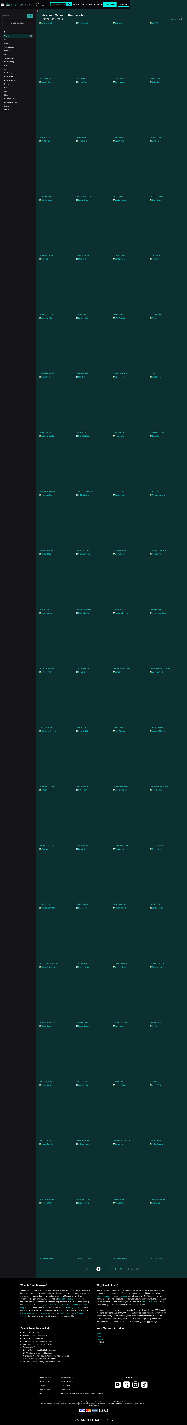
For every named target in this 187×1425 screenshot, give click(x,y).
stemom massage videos (41, 1313)
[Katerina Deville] (131, 639)
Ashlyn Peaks (83, 550)
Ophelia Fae (119, 432)
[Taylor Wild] (57, 698)
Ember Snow (83, 255)
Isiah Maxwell (121, 786)
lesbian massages (103, 1296)
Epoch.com (52, 1404)
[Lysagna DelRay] (131, 816)
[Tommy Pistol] (131, 934)
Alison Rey (82, 137)
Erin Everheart (121, 1022)
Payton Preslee (84, 1081)
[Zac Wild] (168, 462)
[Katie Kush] (94, 816)
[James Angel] (94, 1111)
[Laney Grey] (94, 875)
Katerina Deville (122, 668)
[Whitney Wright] (168, 521)
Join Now (110, 4)
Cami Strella (46, 314)
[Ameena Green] (94, 167)
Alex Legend (46, 78)
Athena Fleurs (84, 1199)
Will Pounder (120, 373)
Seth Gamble (120, 196)
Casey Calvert (157, 727)
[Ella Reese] (94, 403)
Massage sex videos (75, 1308)
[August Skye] (57, 108)
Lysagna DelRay (122, 845)
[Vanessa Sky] (131, 285)
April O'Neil (82, 786)
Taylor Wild (46, 727)
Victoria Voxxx (85, 609)
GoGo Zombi (156, 137)
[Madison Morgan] (168, 757)
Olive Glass (46, 1081)
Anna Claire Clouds (160, 668)
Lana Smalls (83, 373)
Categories (18, 23)
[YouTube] (117, 1384)
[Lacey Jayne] (57, 1111)
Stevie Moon (156, 845)
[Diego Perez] (168, 875)
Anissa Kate (156, 609)
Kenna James (83, 1022)
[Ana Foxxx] (57, 403)
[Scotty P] (168, 1052)
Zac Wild (154, 491)
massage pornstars (65, 1299)
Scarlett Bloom (85, 491)
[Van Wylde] (57, 875)
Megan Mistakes (122, 1140)
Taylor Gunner (157, 1199)
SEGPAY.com (117, 1404)
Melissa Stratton (48, 963)
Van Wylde (45, 904)
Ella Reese (82, 432)
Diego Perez (156, 904)
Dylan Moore (157, 1022)
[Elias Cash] (94, 285)
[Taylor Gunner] (168, 1170)
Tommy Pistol (120, 963)
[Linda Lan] (131, 1052)
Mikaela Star (46, 1258)
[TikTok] (144, 1384)
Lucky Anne (156, 1140)
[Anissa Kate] (168, 580)
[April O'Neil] (94, 757)
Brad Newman (47, 668)
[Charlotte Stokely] (57, 757)
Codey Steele (46, 609)
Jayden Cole (156, 1258)
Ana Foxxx (45, 432)
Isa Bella (81, 727)
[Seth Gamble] (131, 167)
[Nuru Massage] (20, 4)
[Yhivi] (168, 344)
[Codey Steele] (57, 580)
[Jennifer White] (57, 344)
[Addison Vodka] (57, 462)
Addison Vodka (47, 491)
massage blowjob (148, 1302)
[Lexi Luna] (131, 49)
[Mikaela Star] (57, 1229)
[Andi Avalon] (131, 875)
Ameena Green (84, 196)
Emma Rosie (119, 609)
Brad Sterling (84, 1258)
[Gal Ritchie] (168, 49)
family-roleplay (65, 1313)
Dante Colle (119, 727)
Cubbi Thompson (48, 1022)
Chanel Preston (60, 1305)
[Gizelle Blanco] (168, 167)
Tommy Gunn (72, 1305)
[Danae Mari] (131, 1170)
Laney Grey (82, 904)
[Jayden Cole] (168, 1229)
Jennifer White (47, 373)
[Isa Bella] (94, 698)
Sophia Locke (83, 668)
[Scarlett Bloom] (94, 462)
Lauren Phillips (47, 845)
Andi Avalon (120, 904)
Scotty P (154, 1081)
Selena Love (156, 314)
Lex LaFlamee (120, 255)
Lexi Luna (118, 78)
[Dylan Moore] (168, 993)
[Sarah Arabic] (57, 521)
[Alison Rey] (94, 108)
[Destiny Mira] (131, 521)
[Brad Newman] (57, 639)
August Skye (46, 137)
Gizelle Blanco (157, 196)
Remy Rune (155, 255)
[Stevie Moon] (168, 816)
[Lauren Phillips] (57, 816)
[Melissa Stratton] (57, 934)
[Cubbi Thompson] (57, 993)
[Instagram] (135, 1384)
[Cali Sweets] (131, 108)
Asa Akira (39, 1305)
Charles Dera (46, 255)
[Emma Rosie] (131, 580)
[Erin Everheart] (131, 993)
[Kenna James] (94, 993)
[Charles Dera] (57, 226)
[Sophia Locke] (94, 639)
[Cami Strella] (57, 285)
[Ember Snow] (94, 226)
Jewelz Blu (119, 491)
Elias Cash (82, 314)
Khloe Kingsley (47, 1199)
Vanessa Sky (120, 314)
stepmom (124, 1296)
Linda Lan (118, 1081)
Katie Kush (82, 845)
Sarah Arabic (46, 550)
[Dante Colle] (131, 698)
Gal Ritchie (155, 78)
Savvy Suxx (83, 963)
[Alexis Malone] (131, 1229)
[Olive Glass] (57, 1052)
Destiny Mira (120, 550)
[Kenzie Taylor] (168, 934)
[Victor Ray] (57, 167)
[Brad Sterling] (94, 1229)
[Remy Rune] (168, 226)
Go (137, 1269)
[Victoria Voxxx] (94, 580)
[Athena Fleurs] (94, 1170)
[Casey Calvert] (168, 698)
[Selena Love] (168, 285)
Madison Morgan (159, 786)
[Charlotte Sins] (168, 403)
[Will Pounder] (131, 344)
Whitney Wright (158, 550)
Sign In (123, 4)
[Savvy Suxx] (94, 934)
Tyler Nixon (48, 1305)
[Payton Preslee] (94, 1052)
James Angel (83, 1140)
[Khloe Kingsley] (57, 1170)
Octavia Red (83, 78)
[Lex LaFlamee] (131, 226)
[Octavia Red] (94, 49)
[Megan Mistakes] (131, 1111)
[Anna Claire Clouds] (168, 639)
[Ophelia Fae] (131, 403)
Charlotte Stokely (49, 786)
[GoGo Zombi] (168, 108)
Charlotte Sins (157, 432)
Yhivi (153, 373)
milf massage (25, 1313)
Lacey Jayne (46, 1140)
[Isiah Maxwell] (131, 757)
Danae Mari (119, 1199)
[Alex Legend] (57, 49)
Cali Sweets (119, 137)
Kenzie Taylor (157, 963)
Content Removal (93, 1405)
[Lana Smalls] (94, 344)
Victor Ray (45, 196)
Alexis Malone (121, 1258)
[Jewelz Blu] (131, 462)
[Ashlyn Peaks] (94, 521)
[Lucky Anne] (168, 1111)
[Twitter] (126, 1384)
